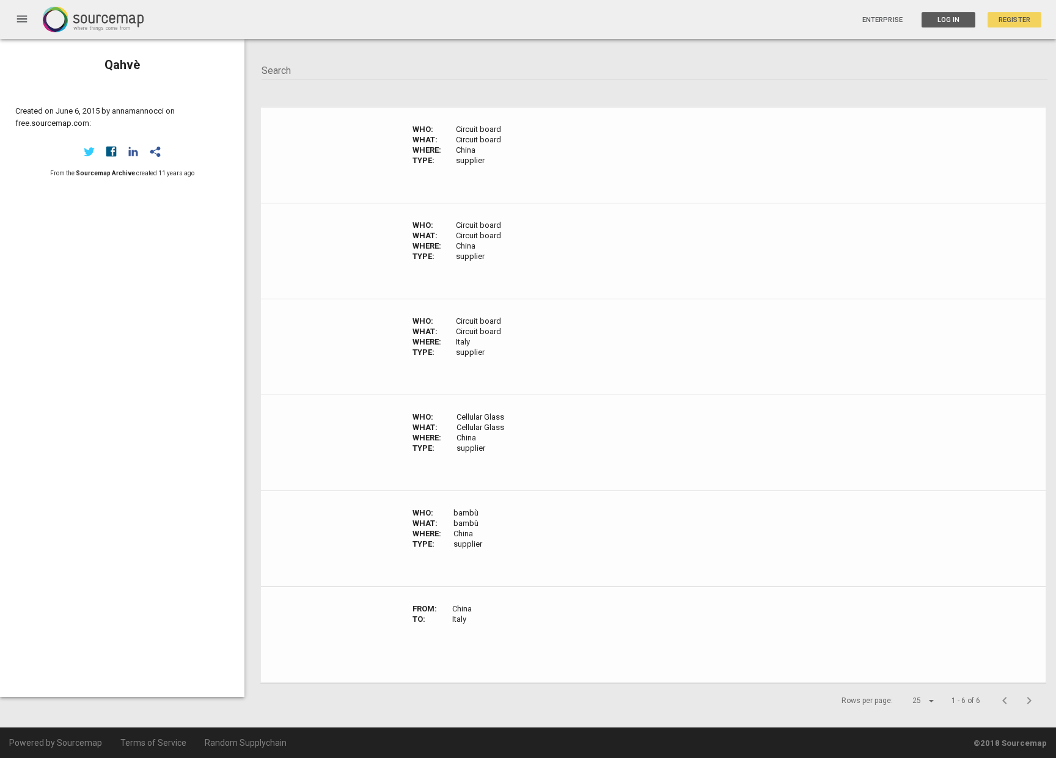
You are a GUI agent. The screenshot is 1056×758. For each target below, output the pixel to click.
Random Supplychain (246, 743)
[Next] (1029, 700)
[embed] (155, 151)
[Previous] (1004, 700)
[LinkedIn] (133, 151)
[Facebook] (111, 151)
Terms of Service (153, 743)
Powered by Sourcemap (55, 743)
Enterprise (882, 20)
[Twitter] (89, 151)
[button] (912, 700)
